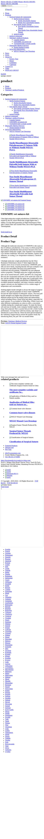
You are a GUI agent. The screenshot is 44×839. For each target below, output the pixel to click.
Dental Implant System (21, 47)
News (7, 53)
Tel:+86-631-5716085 (12, 457)
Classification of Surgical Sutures (23, 441)
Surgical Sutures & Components (20, 17)
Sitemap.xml (9, 447)
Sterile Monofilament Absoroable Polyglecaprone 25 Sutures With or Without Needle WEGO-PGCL (23, 146)
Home (7, 13)
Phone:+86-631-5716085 (9, 2)
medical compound (15, 36)
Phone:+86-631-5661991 (26, 2)
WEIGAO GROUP (12, 70)
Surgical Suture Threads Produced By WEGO (20, 432)
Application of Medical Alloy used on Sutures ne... (21, 403)
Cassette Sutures (19, 40)
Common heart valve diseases (22, 413)
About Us (8, 57)
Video (7, 68)
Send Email (5, 487)
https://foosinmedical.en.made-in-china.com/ (16, 460)
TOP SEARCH (12, 483)
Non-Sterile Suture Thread (23, 24)
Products (8, 15)
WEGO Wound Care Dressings (24, 51)
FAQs (7, 55)
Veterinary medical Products (18, 38)
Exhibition (12, 63)
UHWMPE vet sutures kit (22, 42)
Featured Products (11, 446)
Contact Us (9, 66)
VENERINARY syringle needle (24, 44)
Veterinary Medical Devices (17, 321)
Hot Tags (8, 449)
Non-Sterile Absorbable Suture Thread (27, 108)
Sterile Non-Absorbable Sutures (28, 23)
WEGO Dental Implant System (15, 323)
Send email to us (6, 232)
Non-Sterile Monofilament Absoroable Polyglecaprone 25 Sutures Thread (22, 179)
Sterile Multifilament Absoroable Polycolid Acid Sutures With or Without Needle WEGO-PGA (23, 164)
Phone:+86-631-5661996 (9, 4)
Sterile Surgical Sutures (21, 19)
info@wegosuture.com (13, 453)
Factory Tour (13, 59)
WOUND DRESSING (17, 49)
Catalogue (12, 64)
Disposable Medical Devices (19, 45)
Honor (11, 61)
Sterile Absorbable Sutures (27, 21)
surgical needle (19, 34)
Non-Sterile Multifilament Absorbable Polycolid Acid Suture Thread (21, 193)
